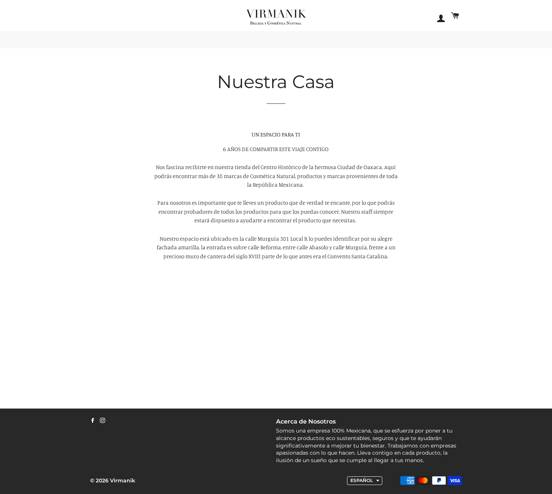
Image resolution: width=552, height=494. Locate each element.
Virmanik (122, 480)
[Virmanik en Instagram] (102, 420)
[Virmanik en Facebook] (92, 420)
